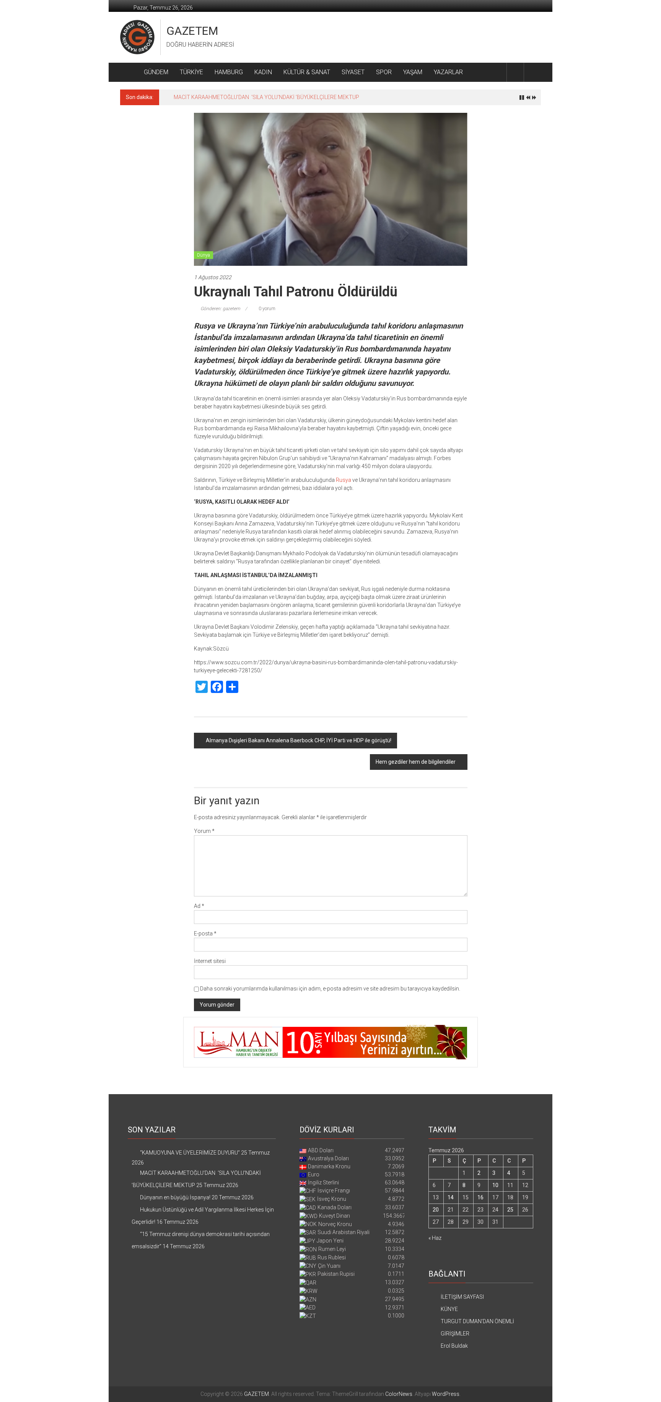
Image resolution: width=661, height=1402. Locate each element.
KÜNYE (449, 1309)
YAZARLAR (448, 72)
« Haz (434, 1238)
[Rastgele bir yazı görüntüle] (532, 72)
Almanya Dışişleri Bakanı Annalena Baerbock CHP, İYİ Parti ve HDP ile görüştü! (298, 740)
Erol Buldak (454, 1346)
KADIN (263, 72)
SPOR (384, 72)
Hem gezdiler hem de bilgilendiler (416, 762)
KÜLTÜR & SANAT (306, 72)
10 (495, 1185)
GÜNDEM (156, 72)
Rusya (343, 480)
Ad (199, 906)
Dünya (203, 255)
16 (480, 1197)
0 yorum (266, 308)
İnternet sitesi (210, 961)
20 (436, 1210)
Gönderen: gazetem (220, 308)
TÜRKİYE (191, 72)
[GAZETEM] (129, 72)
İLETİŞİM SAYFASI (462, 1297)
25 (510, 1210)
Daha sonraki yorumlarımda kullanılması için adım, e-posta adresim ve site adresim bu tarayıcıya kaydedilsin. (330, 989)
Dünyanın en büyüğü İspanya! (209, 97)
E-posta (205, 933)
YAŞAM (412, 72)
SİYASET (353, 72)
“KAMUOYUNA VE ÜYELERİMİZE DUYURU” (190, 1153)
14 (451, 1197)
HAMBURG (229, 72)
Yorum (204, 831)
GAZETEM (192, 30)
